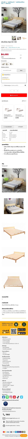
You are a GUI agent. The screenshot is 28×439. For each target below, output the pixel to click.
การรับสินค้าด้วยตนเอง (7, 375)
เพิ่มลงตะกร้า (14, 95)
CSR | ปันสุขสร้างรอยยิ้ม (7, 392)
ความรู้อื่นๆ (5, 368)
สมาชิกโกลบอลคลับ (6, 358)
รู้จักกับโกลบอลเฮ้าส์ (7, 339)
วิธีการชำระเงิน (6, 377)
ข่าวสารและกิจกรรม (7, 391)
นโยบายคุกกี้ (5, 387)
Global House (15, 435)
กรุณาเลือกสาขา (6, 79)
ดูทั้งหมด (24, 101)
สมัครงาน (4, 353)
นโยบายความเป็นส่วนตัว (7, 382)
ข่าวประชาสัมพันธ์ (6, 342)
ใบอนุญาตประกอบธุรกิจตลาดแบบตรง (11, 408)
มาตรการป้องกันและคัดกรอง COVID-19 (11, 343)
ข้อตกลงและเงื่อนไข (6, 384)
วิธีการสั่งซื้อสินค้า (6, 374)
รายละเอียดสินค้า (8, 127)
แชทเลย (24, 435)
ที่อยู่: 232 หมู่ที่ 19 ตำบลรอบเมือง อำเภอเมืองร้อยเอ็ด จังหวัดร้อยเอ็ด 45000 (15, 421)
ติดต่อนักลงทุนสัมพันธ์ (7, 349)
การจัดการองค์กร (6, 340)
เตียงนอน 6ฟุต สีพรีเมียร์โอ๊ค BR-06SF (8, 115)
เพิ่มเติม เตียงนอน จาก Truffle (14, 47)
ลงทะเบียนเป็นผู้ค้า (6, 354)
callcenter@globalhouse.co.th (13, 418)
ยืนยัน (21, 70)
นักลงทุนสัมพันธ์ (6, 347)
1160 (8, 414)
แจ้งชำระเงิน (5, 378)
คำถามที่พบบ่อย (6, 372)
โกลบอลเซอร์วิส (6, 363)
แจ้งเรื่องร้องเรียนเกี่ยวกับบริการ (9, 411)
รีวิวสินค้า (21, 127)
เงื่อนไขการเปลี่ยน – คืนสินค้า (8, 385)
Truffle (6, 47)
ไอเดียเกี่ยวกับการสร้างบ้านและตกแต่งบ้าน (11, 367)
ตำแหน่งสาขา (5, 360)
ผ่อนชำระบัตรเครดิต (7, 361)
